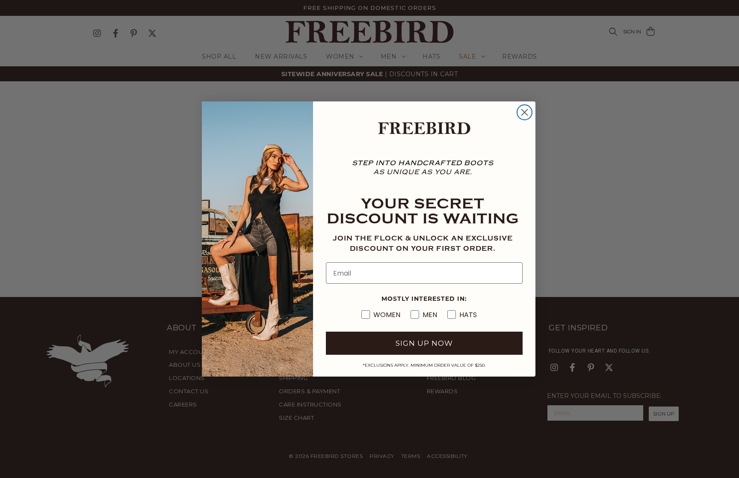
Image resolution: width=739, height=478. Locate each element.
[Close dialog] (524, 112)
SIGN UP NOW (424, 343)
